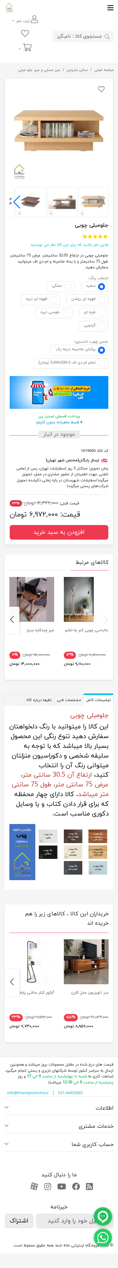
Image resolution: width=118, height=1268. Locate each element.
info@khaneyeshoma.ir (28, 1093)
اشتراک (19, 1221)
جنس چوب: (98, 341)
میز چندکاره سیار (40, 630)
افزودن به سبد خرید (59, 532)
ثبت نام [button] (23, 21)
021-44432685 (70, 1093)
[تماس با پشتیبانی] (103, 1237)
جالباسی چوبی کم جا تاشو (87, 630)
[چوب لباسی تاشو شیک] (86, 599)
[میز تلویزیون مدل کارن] (86, 961)
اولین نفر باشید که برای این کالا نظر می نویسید (69, 245)
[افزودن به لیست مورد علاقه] (101, 90)
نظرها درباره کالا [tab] (39, 700)
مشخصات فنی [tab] (69, 700)
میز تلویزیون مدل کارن (90, 992)
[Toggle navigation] (63, 7)
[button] (17, 202)
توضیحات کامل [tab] (98, 700)
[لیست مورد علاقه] (25, 34)
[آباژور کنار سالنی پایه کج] (31, 961)
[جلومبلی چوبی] (59, 132)
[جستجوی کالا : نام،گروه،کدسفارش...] (107, 36)
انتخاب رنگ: (98, 278)
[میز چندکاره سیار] (31, 599)
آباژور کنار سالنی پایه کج (34, 992)
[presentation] (106, 620)
